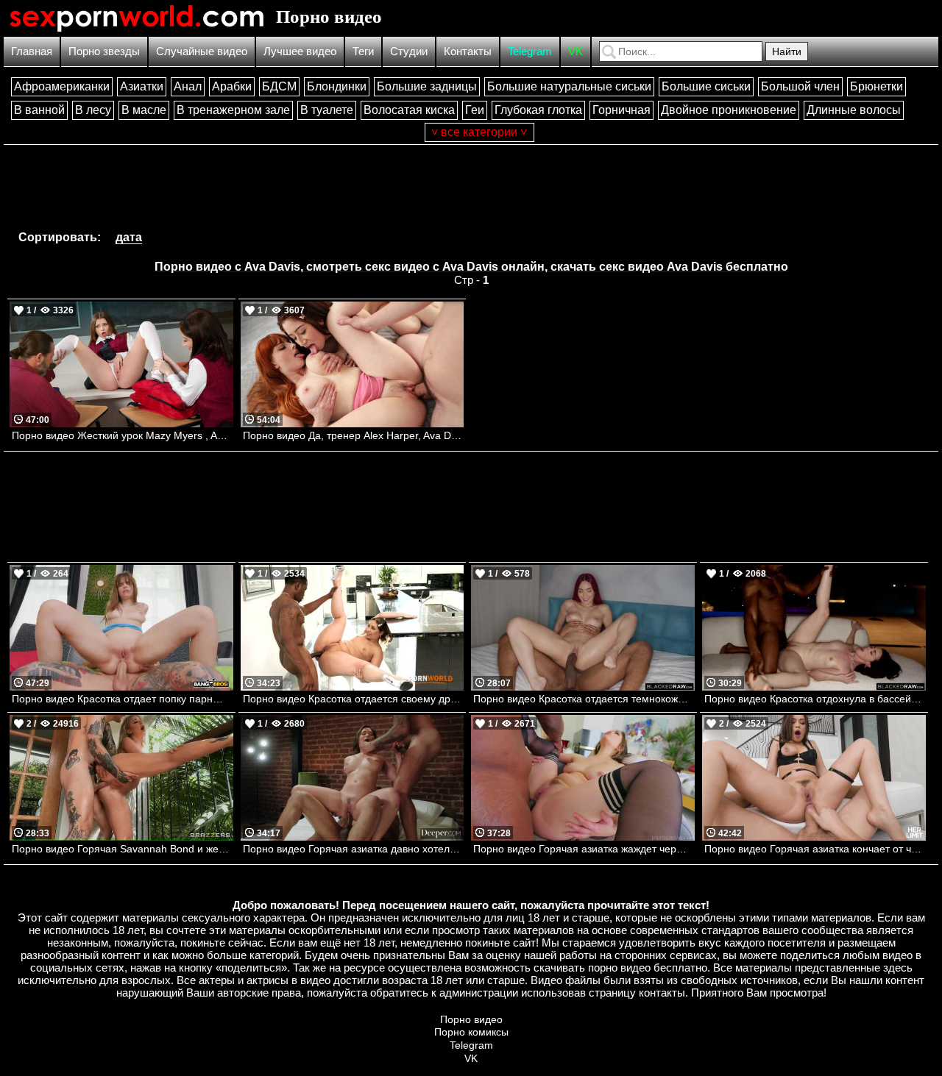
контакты (662, 992)
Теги (363, 51)
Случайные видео (201, 51)
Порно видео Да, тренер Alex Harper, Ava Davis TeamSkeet (353, 435)
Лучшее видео (299, 51)
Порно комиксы (471, 1032)
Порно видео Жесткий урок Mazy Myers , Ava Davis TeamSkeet (122, 435)
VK (575, 51)
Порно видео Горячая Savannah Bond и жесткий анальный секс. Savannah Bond (122, 849)
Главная (31, 51)
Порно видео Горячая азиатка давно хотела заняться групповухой (353, 849)
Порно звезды (104, 51)
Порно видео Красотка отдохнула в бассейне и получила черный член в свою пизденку (815, 699)
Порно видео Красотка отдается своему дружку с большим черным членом (353, 699)
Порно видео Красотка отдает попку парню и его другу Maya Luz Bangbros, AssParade (122, 699)
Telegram (530, 51)
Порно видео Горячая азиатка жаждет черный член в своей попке (584, 849)
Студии (409, 51)
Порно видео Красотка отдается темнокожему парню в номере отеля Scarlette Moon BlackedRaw (584, 699)
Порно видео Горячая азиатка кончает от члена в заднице (815, 849)
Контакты (468, 51)
